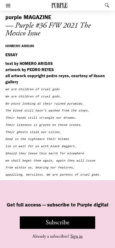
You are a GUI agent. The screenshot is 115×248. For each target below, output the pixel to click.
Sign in (76, 236)
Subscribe (58, 222)
